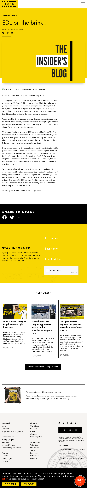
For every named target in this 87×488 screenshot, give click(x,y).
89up (67, 463)
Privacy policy (36, 437)
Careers (33, 428)
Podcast (5, 428)
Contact (33, 434)
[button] (83, 4)
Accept (10, 484)
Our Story (34, 426)
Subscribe (34, 456)
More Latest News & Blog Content (43, 366)
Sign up (5, 461)
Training (5, 442)
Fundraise (34, 447)
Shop (32, 450)
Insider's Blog (10, 15)
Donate (33, 458)
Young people (8, 439)
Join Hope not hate (70, 429)
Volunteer (34, 445)
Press (32, 431)
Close (29, 484)
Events (5, 456)
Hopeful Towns (8, 445)
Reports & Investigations (13, 431)
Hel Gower (40, 148)
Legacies (34, 453)
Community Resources (12, 447)
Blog (4, 426)
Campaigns (7, 458)
